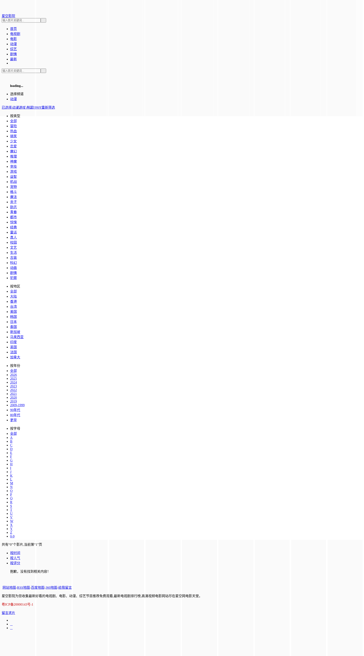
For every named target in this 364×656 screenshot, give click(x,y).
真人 (13, 237)
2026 (13, 375)
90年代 (15, 410)
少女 (13, 141)
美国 (13, 311)
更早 (13, 420)
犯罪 (13, 278)
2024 (13, 382)
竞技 (13, 166)
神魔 (13, 161)
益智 (13, 176)
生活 (13, 252)
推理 (13, 156)
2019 (13, 401)
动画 (13, 268)
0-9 (12, 536)
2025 (13, 378)
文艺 (13, 247)
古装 (13, 257)
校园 (13, 242)
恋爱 (13, 146)
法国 (13, 352)
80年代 (15, 415)
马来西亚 (17, 337)
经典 (13, 227)
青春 (13, 212)
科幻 (13, 263)
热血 (13, 131)
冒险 (13, 126)
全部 (13, 121)
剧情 (13, 273)
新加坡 (15, 332)
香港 (13, 301)
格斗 (13, 192)
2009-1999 (17, 405)
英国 (13, 347)
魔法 (13, 197)
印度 (13, 342)
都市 (13, 217)
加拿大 (15, 357)
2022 (13, 390)
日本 (13, 322)
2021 (13, 393)
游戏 (13, 171)
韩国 (13, 317)
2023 (13, 386)
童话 (13, 232)
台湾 (13, 306)
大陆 (13, 296)
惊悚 (13, 222)
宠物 (13, 187)
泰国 (13, 327)
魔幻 (13, 151)
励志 (13, 207)
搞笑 (13, 136)
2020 (13, 397)
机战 (13, 182)
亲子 (13, 202)
